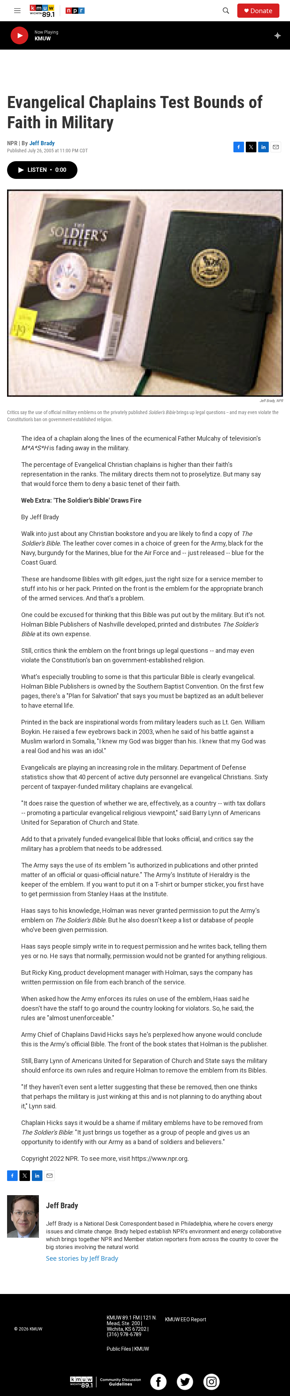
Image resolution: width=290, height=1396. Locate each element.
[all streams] (279, 35)
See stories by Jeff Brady (82, 1258)
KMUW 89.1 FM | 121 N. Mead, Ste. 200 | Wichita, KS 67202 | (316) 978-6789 (132, 1326)
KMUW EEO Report (185, 1319)
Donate (261, 11)
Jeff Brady (42, 143)
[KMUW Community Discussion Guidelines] (105, 1382)
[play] (19, 36)
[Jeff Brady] (23, 1216)
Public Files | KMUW (128, 1349)
